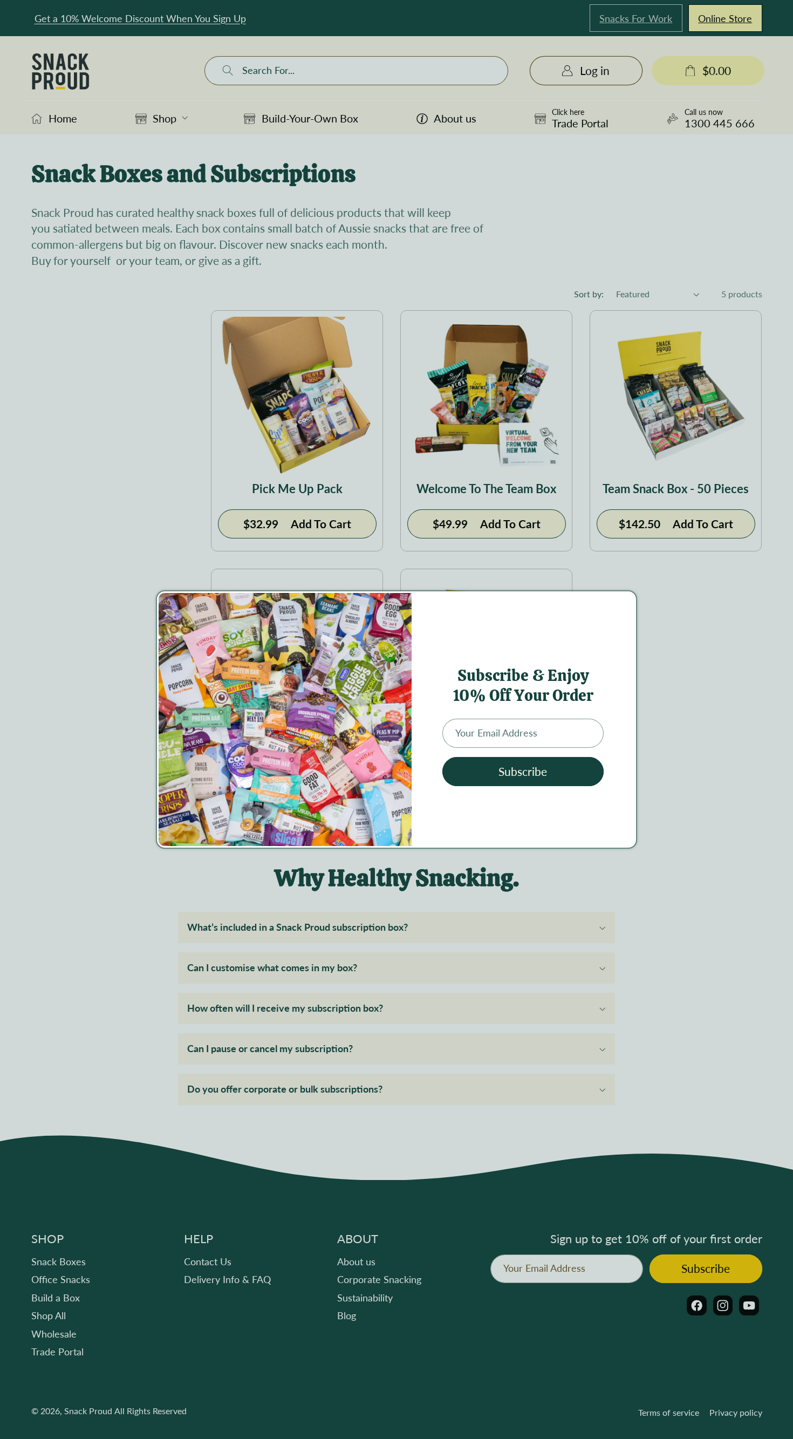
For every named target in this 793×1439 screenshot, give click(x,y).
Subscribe (522, 771)
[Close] (625, 604)
